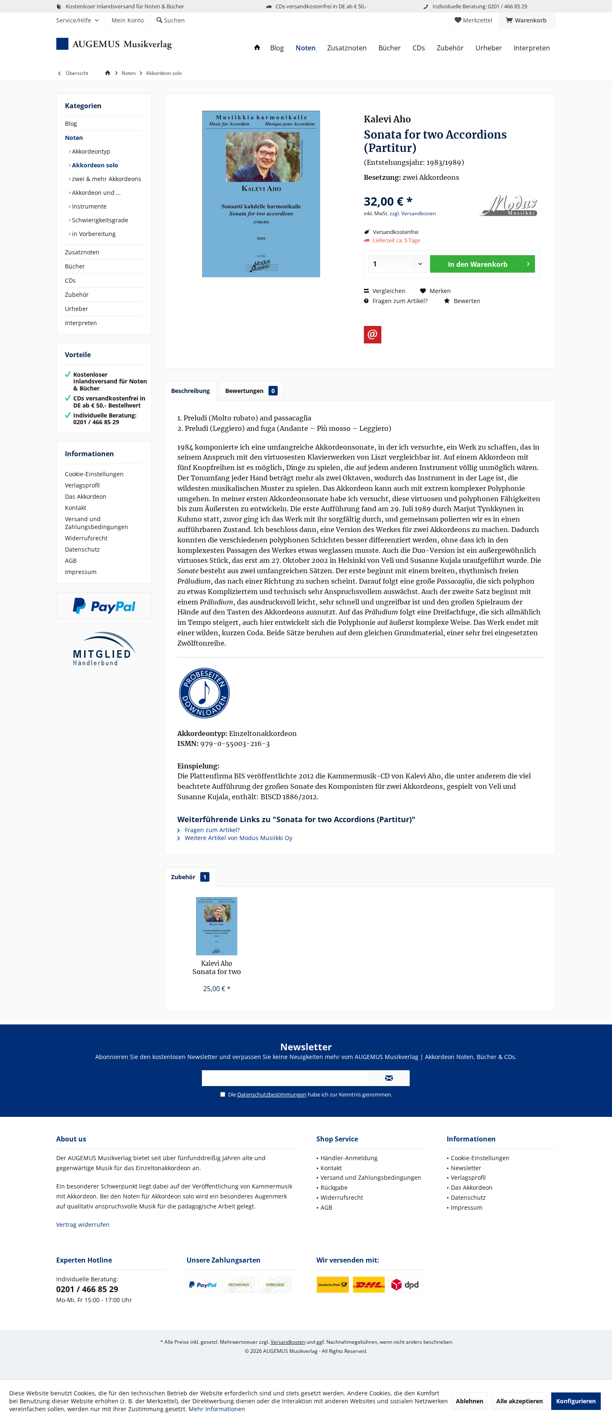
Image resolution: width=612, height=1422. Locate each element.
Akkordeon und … (95, 192)
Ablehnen (469, 1401)
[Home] (257, 48)
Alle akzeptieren (519, 1401)
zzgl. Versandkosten (413, 213)
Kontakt (75, 508)
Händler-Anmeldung (349, 1158)
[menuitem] (527, 20)
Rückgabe (334, 1187)
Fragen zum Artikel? (399, 301)
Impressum (81, 572)
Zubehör (77, 294)
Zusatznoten (82, 252)
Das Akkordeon (86, 496)
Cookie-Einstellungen (94, 474)
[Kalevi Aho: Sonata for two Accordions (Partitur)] (360, 693)
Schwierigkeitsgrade (99, 220)
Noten (74, 138)
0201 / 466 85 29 (87, 1289)
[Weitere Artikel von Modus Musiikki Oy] (508, 205)
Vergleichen (388, 291)
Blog (71, 123)
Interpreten (81, 323)
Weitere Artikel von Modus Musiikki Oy (237, 838)
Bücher (75, 266)
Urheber (76, 309)
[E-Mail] (372, 334)
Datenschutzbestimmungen (271, 1094)
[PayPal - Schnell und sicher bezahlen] (104, 606)
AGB (71, 560)
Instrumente (88, 206)
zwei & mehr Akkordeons (105, 179)
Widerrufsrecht (86, 538)
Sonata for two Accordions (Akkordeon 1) (217, 968)
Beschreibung (190, 391)
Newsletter (466, 1168)
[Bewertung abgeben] (419, 190)
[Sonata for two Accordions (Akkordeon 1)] (217, 926)
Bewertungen (250, 391)
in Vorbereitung (93, 234)
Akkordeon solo (94, 165)
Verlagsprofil (82, 485)
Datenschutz (82, 549)
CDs (70, 280)
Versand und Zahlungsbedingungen (96, 523)
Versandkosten (288, 1341)
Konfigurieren (576, 1401)
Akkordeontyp (90, 151)
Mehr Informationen (217, 1409)
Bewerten (466, 301)
